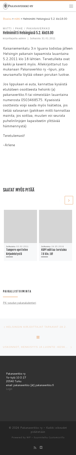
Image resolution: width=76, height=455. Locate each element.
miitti (17, 18)
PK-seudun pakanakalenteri (19, 303)
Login (9, 389)
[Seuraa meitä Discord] (41, 447)
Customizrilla (57, 437)
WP (29, 437)
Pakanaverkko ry (31, 427)
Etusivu (7, 18)
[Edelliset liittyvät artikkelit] (59, 200)
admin (22, 38)
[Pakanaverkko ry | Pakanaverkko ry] (18, 5)
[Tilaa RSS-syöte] (35, 447)
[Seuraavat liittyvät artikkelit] (69, 200)
